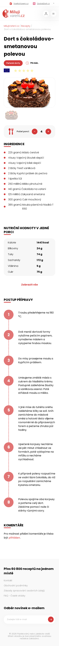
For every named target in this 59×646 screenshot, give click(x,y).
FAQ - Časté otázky (14, 595)
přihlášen (14, 537)
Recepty (25, 26)
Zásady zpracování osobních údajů (24, 590)
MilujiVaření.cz (11, 26)
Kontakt (8, 580)
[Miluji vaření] (14, 13)
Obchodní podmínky (16, 585)
